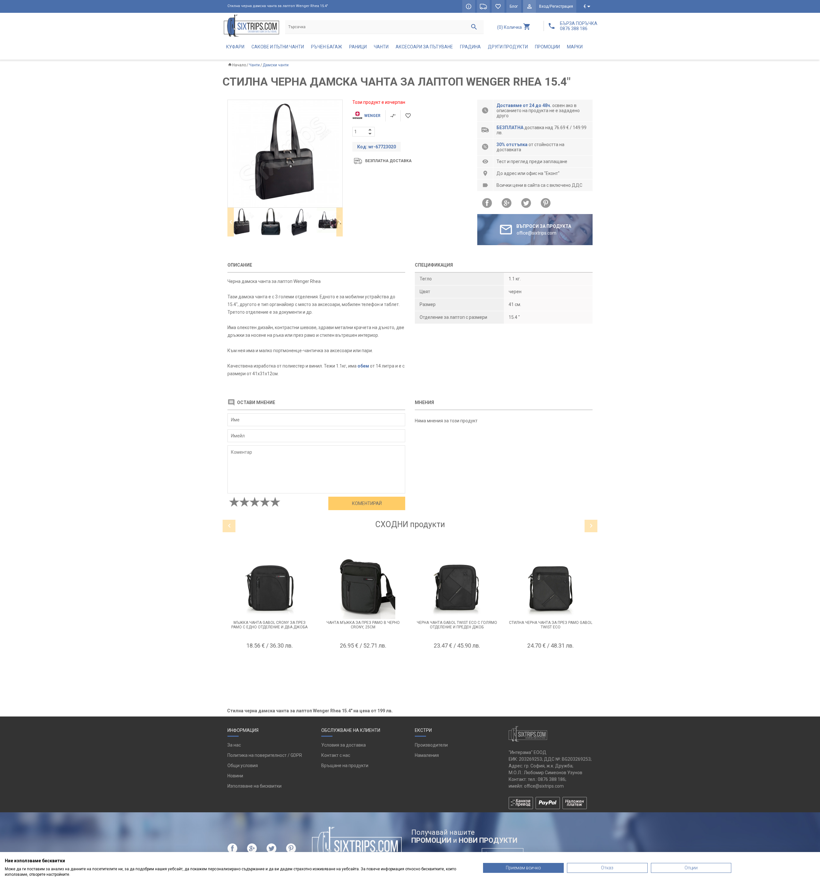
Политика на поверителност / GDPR (264, 755)
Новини (235, 775)
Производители (431, 745)
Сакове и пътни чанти (277, 46)
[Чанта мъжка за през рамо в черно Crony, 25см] (363, 587)
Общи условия (242, 765)
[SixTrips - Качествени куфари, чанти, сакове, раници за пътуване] (251, 25)
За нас (234, 745)
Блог (514, 6)
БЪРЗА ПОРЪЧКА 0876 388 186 (578, 26)
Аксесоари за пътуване (424, 46)
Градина (470, 46)
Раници (358, 46)
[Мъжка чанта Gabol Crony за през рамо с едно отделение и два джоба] (269, 587)
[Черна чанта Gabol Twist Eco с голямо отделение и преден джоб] (457, 587)
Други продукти (508, 46)
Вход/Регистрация (556, 6)
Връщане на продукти (344, 765)
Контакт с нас (335, 755)
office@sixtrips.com (544, 786)
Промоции (547, 46)
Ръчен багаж (326, 46)
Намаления (427, 755)
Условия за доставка (343, 745)
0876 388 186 (551, 779)
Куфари (235, 46)
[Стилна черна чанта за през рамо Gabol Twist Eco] (551, 587)
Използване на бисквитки (254, 786)
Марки (575, 46)
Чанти (381, 46)
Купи (269, 661)
